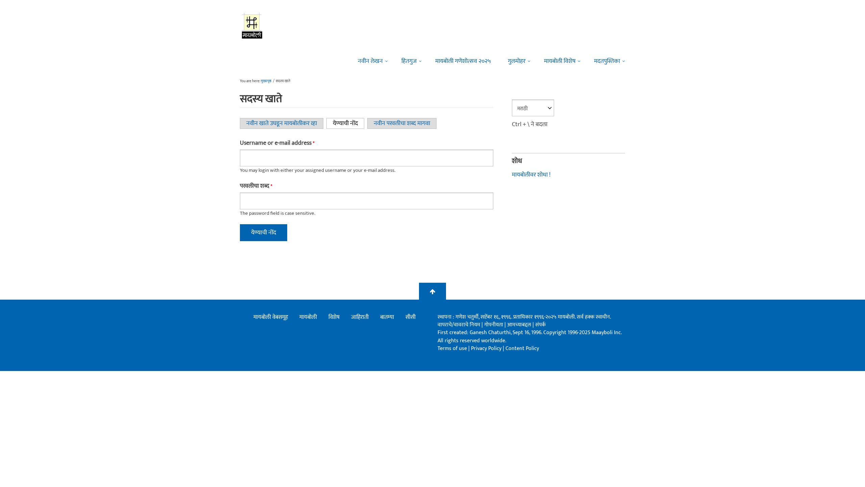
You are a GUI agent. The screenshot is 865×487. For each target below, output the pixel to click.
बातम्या (387, 317)
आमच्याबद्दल (520, 324)
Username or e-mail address (277, 143)
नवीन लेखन (370, 61)
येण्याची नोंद (348, 123)
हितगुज (409, 61)
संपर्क (540, 324)
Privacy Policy (487, 348)
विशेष (334, 317)
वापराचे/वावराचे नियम (459, 324)
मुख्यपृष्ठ (266, 81)
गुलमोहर (516, 61)
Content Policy (522, 348)
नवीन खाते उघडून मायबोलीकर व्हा (281, 123)
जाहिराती (360, 317)
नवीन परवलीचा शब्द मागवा (402, 123)
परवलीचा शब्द (256, 186)
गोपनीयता (494, 324)
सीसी (410, 317)
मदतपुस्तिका (607, 61)
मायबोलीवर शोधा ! (531, 175)
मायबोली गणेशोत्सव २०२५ (463, 61)
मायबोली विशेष (559, 61)
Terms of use (452, 348)
